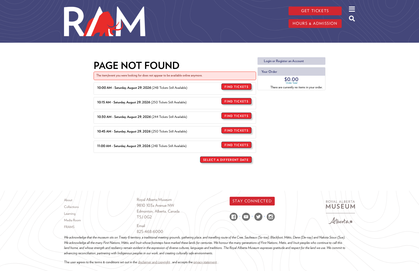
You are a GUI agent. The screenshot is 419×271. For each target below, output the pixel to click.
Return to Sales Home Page (234, 171)
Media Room (72, 220)
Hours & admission (315, 23)
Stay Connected (252, 201)
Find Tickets (236, 87)
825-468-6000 (150, 231)
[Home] (104, 4)
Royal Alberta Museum (154, 199)
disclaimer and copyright (154, 262)
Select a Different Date (226, 160)
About (68, 200)
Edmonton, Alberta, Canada (158, 211)
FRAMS (69, 227)
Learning (69, 213)
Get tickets (315, 10)
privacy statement (205, 262)
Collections (71, 207)
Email (141, 225)
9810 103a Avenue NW (155, 205)
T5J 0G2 (144, 217)
